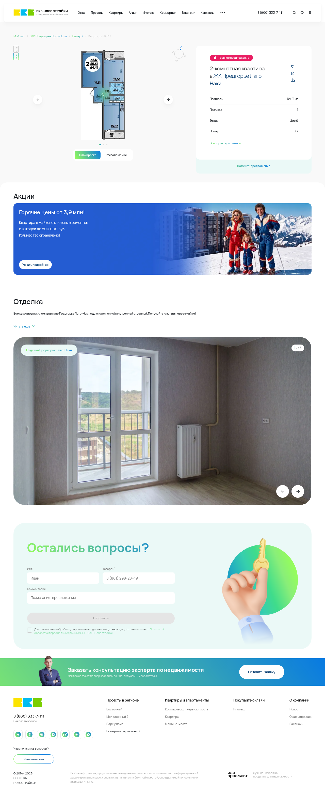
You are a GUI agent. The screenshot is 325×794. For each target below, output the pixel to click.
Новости (295, 709)
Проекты (97, 12)
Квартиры (116, 12)
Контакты (207, 12)
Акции (133, 12)
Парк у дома (114, 724)
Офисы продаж (300, 716)
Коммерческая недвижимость (186, 709)
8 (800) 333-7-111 (270, 12)
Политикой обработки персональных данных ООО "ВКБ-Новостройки (99, 631)
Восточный (114, 709)
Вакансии (188, 12)
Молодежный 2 (117, 716)
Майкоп (19, 36)
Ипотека (148, 12)
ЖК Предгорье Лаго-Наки (48, 36)
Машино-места (176, 724)
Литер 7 (78, 36)
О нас (82, 12)
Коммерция (168, 12)
